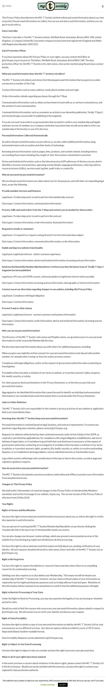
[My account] (102, 6)
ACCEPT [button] (62, 685)
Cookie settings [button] (47, 684)
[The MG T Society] (53, 6)
